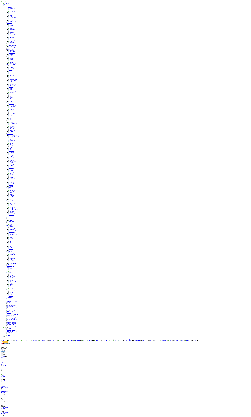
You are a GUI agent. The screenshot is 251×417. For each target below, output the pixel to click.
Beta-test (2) (12, 220)
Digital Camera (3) (13, 105)
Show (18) (11, 195)
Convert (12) (12, 253)
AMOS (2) (11, 67)
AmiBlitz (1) (12, 66)
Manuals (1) (12, 127)
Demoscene (34, 340)
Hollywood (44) (12, 60)
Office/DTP (3, 376)
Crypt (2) (11, 145)
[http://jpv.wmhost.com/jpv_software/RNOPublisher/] (1, 369)
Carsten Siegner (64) (11, 305)
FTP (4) (11, 233)
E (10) (10, 77)
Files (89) (9, 139)
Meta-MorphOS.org (11, 330)
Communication (25, 340)
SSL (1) (11, 242)
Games (90, 340)
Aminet (8, 335)
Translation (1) (12, 286)
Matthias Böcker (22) (11, 317)
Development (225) (11, 64)
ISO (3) (8, 216)
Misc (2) (11, 280)
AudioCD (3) (12, 24)
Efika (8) (11, 124)
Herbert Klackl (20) (11, 318)
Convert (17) (12, 143)
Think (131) (12, 186)
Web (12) (11, 249)
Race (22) (11, 172)
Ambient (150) (10, 7)
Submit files (6, 3)
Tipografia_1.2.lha (4, 387)
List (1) (11, 148)
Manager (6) (12, 149)
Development (52, 340)
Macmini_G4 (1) (13, 205)
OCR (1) (11, 256)
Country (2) (12, 276)
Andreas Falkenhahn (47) (12, 307)
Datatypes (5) (12, 58)
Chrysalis (17, 340)
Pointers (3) (11, 16)
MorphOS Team (10, 328)
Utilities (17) (12, 20)
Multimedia (137, 340)
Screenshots (163, 340)
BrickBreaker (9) (13, 161)
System (176, 340)
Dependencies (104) (11, 57)
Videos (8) (9, 298)
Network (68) (10, 225)
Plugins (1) (11, 283)
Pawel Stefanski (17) (11, 326)
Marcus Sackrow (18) (11, 322)
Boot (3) (11, 275)
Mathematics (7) (12, 192)
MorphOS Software (11, 334)
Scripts (170, 340)
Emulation (77, 340)
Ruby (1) (11, 96)
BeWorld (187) (10, 302)
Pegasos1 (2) (12, 207)
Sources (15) (12, 100)
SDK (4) (11, 97)
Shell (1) (11, 271)
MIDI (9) (11, 30)
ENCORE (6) (12, 51)
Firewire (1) (12, 107)
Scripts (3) (9, 267)
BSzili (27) (9, 313)
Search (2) (11, 151)
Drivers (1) (11, 26)
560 (3, 390)
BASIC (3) (11, 72)
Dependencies (43, 340)
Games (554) (9, 156)
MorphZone (9, 332)
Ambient (3, 340)
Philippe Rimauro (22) (11, 315)
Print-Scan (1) (12, 259)
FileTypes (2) (12, 11)
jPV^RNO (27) (10, 311)
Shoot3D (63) (12, 178)
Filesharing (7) (12, 230)
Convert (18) (12, 190)
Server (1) (11, 241)
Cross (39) (11, 75)
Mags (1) (9, 217)
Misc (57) (9, 219)
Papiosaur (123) (10, 303)
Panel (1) (11, 15)
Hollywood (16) (12, 84)
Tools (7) (11, 41)
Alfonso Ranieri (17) (11, 323)
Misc (121, 340)
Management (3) (12, 88)
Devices (60, 340)
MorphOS (129, 339)
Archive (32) (12, 140)
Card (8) (11, 162)
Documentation (69, 340)
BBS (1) (11, 226)
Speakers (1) (12, 117)
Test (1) (11, 246)
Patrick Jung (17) (10, 324)
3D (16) (11, 188)
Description (3, 357)
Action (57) (11, 157)
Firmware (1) (12, 279)
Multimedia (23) (10, 222)
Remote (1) (11, 236)
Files (84, 340)
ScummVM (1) (12, 175)
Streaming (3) (12, 243)
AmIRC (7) (11, 46)
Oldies (157, 340)
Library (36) (12, 62)
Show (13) (11, 260)
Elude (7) (11, 50)
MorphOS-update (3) (11, 221)
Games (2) (11, 126)
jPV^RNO (3, 375)
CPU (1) (11, 277)
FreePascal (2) (12, 80)
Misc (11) (11, 296)
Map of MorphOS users (12, 331)
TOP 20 (6, 4)
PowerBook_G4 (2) (13, 209)
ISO (111, 340)
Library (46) (12, 85)
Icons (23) (11, 12)
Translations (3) (10, 297)
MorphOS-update (128, 340)
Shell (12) (11, 285)
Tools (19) (11, 155)
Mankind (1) (12, 54)
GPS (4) (11, 110)
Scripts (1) (11, 224)
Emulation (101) (10, 134)
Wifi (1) (11, 250)
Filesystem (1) (12, 106)
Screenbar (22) (12, 17)
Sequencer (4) (12, 40)
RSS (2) (11, 237)
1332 (3, 374)
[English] (3, 1)
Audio (10, 340)
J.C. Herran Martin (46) (12, 309)
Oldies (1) (9, 264)
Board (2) (11, 160)
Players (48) (12, 34)
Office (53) (9, 251)
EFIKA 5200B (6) (13, 202)
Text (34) (9, 289)
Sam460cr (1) (12, 212)
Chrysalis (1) (9, 43)
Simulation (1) (12, 179)
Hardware (105, 340)
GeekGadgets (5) (13, 83)
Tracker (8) (11, 42)
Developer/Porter (4, 361)
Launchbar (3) (12, 13)
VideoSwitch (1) (12, 118)
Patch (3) (11, 169)
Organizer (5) (12, 258)
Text (182, 340)
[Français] (7, 1)
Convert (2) (11, 25)
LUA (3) (11, 87)
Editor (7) (11, 165)
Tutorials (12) (12, 131)
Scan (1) (11, 238)
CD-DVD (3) (12, 104)
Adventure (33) (12, 158)
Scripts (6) (11, 38)
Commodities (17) (13, 10)
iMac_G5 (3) (12, 204)
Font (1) (11, 294)
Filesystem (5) (12, 232)
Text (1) (11, 153)
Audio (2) (11, 71)
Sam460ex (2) (12, 213)
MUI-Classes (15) (13, 63)
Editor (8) (11, 28)
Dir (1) (10, 147)
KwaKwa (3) (12, 47)
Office (151, 340)
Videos (195, 340)
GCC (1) (11, 81)
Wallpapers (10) (12, 21)
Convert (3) (11, 292)
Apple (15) (11, 122)
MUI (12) (11, 92)
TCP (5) (11, 245)
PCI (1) (11, 114)
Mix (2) (11, 33)
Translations (188, 340)
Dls (1, 359)
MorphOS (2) (12, 128)
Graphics (97, 340)
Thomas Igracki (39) (11, 310)
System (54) (9, 272)
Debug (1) (11, 76)
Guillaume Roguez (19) (12, 320)
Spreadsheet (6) (12, 262)
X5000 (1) (11, 132)
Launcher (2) (12, 166)
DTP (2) (11, 255)
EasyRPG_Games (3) (14, 136)
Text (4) (11, 185)
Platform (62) (12, 170)
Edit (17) (11, 293)
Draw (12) (11, 191)
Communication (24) (11, 45)
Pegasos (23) (12, 130)
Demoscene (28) (10, 49)
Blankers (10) (12, 8)
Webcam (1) (12, 119)
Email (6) (11, 229)
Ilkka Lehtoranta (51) (11, 306)
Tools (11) (11, 101)
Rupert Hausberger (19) (12, 319)
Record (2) (11, 37)
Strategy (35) (12, 182)
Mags (116, 340)
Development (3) (13, 123)
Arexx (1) (11, 268)
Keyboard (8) (12, 113)
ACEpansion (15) (13, 135)
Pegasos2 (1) (12, 208)
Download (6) (12, 228)
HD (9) (11, 111)
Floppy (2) (11, 109)
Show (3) (11, 152)
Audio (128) (9, 23)
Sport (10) (11, 181)
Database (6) (12, 254)
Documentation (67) (11, 121)
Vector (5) (11, 199)
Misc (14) (11, 138)
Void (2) (11, 55)
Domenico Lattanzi (4, 391)
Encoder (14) (12, 29)
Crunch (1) (11, 144)
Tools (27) (11, 198)
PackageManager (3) (13, 234)
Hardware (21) (10, 200)
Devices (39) (9, 102)
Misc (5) (11, 89)
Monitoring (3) (12, 91)
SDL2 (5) (11, 98)
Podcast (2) (11, 36)
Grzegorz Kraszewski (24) (12, 314)
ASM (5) (11, 70)
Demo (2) (11, 164)
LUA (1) (11, 269)
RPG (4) (11, 174)
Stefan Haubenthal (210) (12, 301)
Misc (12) (11, 32)
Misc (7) (11, 194)
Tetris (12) (11, 183)
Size (1, 358)
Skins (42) (11, 19)
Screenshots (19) (10, 266)
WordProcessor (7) (13, 263)
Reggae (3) (11, 284)
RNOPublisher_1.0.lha (5, 372)
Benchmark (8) (12, 273)
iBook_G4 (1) (12, 203)
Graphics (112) (10, 187)
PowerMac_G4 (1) (13, 211)
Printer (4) (11, 115)
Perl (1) (11, 93)
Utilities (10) (12, 288)
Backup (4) (11, 141)
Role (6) (11, 173)
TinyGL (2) (11, 196)
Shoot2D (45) (12, 177)
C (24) (10, 74)
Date (1, 364)
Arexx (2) (11, 68)
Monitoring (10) (12, 281)
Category (2, 362)
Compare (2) (12, 290)
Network (145, 340)
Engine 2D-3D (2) (13, 79)
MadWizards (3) (12, 53)
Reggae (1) (11, 94)
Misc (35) (11, 168)
